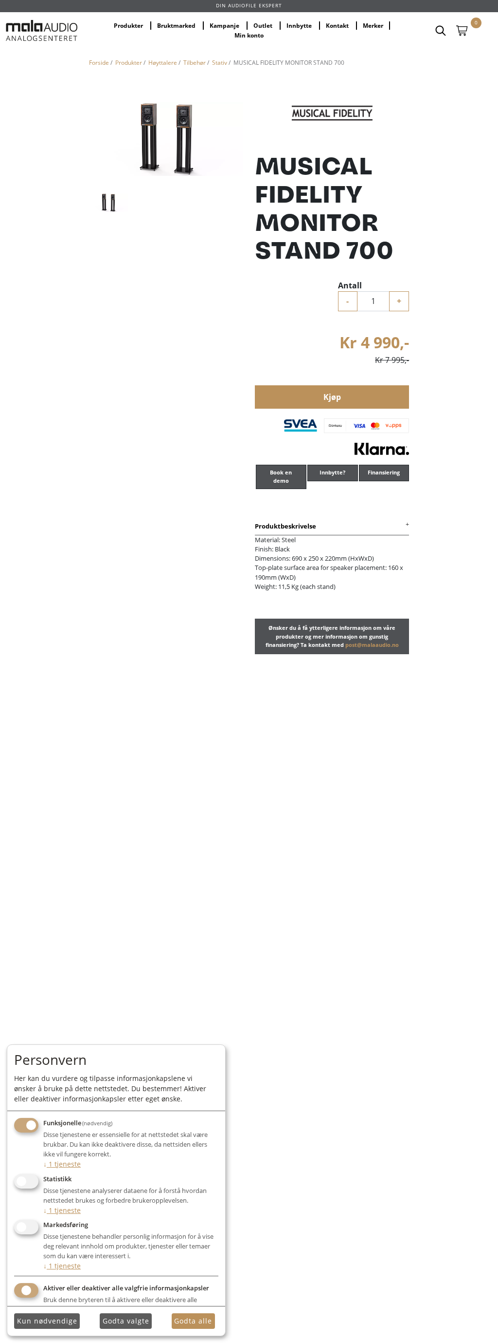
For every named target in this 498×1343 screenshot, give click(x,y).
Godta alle (193, 1320)
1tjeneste (62, 1164)
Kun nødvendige (47, 1320)
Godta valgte (126, 1320)
